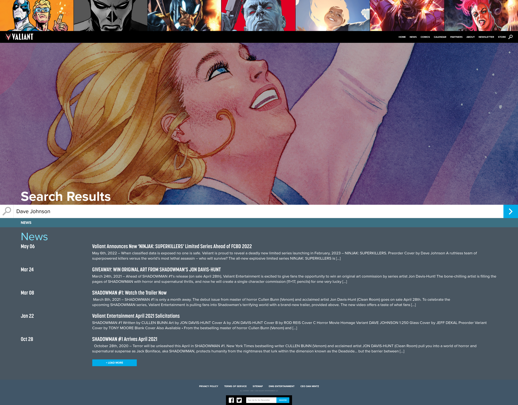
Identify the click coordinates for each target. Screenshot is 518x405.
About (470, 36)
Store (502, 36)
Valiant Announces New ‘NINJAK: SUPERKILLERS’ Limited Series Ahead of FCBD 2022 (172, 246)
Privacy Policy (208, 386)
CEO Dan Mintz (309, 386)
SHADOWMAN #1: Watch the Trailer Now (129, 292)
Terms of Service (235, 386)
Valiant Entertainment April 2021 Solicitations (136, 315)
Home (402, 36)
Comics (425, 36)
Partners (456, 36)
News (413, 36)
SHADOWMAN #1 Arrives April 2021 (124, 339)
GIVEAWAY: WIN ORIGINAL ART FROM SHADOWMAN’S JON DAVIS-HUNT (156, 269)
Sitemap (258, 386)
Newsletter (486, 36)
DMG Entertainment (281, 386)
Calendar (440, 36)
